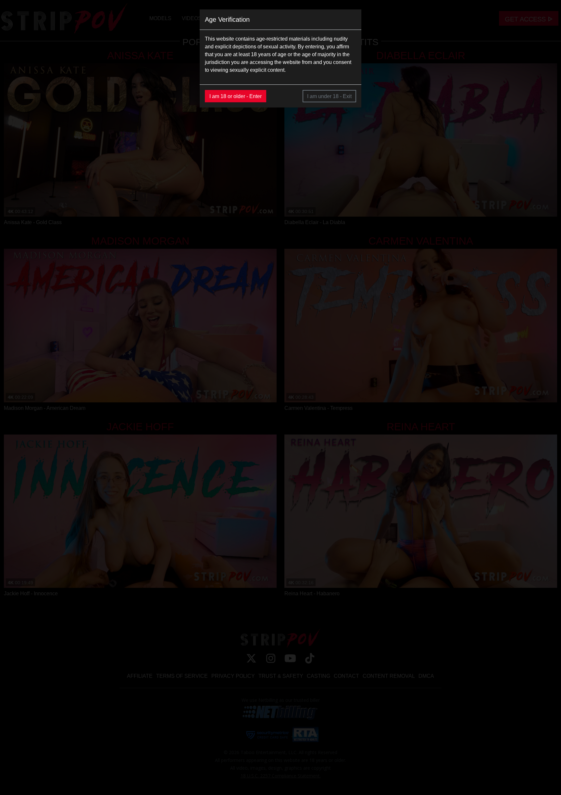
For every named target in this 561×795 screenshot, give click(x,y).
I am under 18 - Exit (329, 96)
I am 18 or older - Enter (235, 96)
